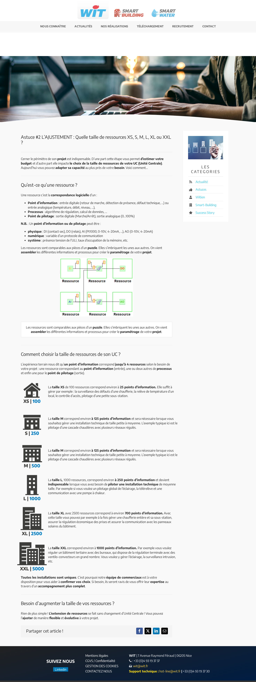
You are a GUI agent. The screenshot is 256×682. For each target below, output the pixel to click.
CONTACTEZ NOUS (98, 671)
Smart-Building (206, 205)
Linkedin (60, 669)
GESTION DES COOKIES (101, 666)
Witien (200, 197)
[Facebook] (139, 631)
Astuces (201, 189)
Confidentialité (105, 661)
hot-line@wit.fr (170, 671)
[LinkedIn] (156, 631)
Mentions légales (96, 655)
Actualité (202, 182)
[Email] (164, 631)
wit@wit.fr (140, 666)
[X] (148, 631)
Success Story (205, 213)
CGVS (89, 661)
